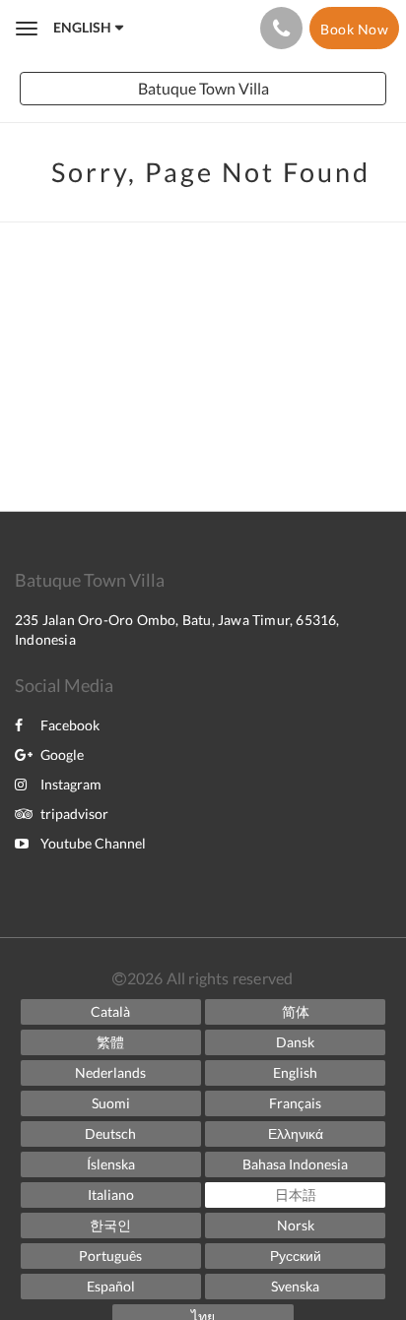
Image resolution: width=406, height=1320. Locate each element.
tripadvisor (74, 813)
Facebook (70, 725)
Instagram (71, 784)
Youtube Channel (93, 843)
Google (62, 754)
